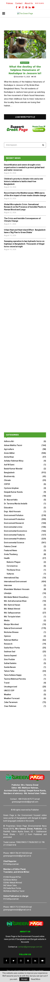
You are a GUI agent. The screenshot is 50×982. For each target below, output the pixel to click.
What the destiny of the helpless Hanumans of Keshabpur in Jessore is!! (25, 70)
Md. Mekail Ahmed (12, 609)
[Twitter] (14, 961)
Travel (6, 683)
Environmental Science (14, 542)
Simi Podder (9, 659)
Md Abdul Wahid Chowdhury (16, 597)
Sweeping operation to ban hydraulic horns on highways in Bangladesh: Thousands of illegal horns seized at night (24, 243)
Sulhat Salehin (10, 663)
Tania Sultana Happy (12, 675)
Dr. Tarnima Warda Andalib (15, 504)
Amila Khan (9, 457)
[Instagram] (21, 961)
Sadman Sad (9, 651)
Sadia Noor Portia (12, 648)
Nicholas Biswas (11, 632)
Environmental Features (14, 535)
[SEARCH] (43, 145)
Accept (24, 979)
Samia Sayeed (10, 655)
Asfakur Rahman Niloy (13, 461)
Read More (35, 979)
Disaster (7, 496)
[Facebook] (6, 961)
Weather (7, 694)
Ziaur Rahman (10, 706)
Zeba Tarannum (11, 702)
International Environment (15, 581)
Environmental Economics (15, 531)
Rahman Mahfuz (11, 640)
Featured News (10, 550)
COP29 (7, 484)
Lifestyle (7, 593)
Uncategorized (10, 687)
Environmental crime (13, 527)
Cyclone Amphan (11, 488)
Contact (18, 3)
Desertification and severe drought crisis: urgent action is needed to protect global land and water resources (24, 167)
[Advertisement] (25, 284)
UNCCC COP (9, 690)
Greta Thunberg (11, 554)
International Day (11, 578)
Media (6, 620)
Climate (7, 480)
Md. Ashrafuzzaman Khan (15, 601)
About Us (29, 3)
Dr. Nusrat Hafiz (11, 500)
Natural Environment (13, 628)
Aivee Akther (9, 453)
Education (8, 508)
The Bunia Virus (13, 570)
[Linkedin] (35, 961)
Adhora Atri (9, 441)
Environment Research (14, 523)
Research (8, 644)
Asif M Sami (9, 465)
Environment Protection (14, 519)
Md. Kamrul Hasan (12, 605)
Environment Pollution (13, 515)
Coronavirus (12, 566)
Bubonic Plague (13, 562)
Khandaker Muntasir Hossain (16, 589)
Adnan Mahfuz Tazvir (13, 445)
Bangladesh (25, 62)
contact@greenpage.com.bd (30, 947)
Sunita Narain (10, 667)
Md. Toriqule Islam (12, 617)
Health (7, 558)
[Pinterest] (28, 961)
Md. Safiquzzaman (12, 613)
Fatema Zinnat (10, 546)
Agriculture (9, 449)
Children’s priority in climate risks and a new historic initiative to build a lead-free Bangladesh (23, 181)
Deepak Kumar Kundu (13, 492)
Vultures (10, 574)
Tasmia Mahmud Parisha (15, 679)
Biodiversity (9, 476)
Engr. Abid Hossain (12, 511)
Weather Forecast (11, 698)
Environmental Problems (15, 539)
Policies (9, 3)
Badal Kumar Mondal (13, 469)
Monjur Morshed (11, 624)
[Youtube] (42, 961)
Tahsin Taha (9, 671)
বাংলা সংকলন (39, 3)
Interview (8, 585)
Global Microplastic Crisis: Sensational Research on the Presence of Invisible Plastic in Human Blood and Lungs (25, 207)
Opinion (7, 636)
